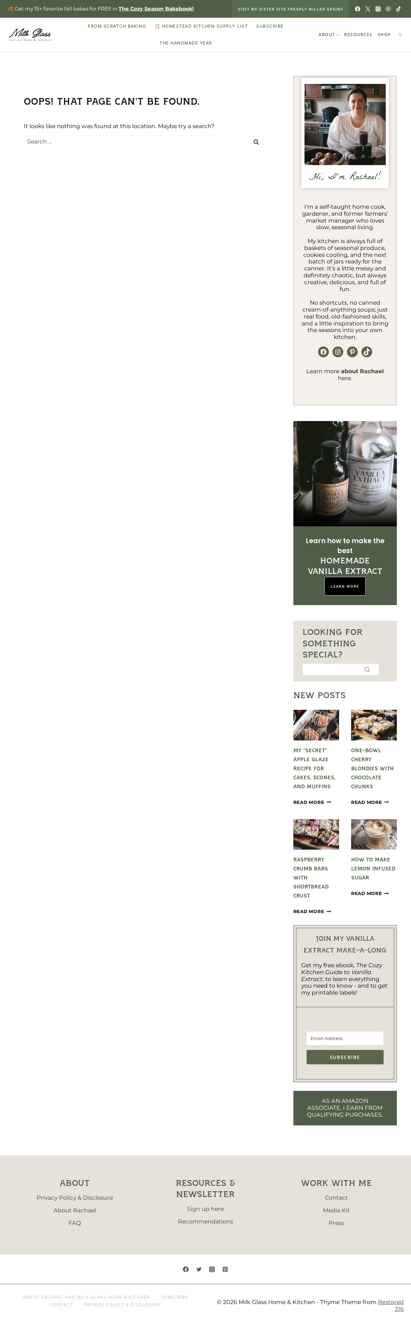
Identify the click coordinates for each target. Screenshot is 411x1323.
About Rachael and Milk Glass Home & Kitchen (86, 1305)
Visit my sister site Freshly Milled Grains (290, 8)
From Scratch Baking (117, 26)
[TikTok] (399, 9)
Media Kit (336, 1219)
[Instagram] (378, 9)
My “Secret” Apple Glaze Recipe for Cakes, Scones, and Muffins (314, 769)
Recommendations (205, 1230)
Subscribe (270, 26)
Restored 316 (391, 1314)
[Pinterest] (388, 9)
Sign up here (205, 1217)
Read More (312, 802)
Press (336, 1231)
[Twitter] (368, 9)
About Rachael (75, 1219)
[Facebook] (357, 9)
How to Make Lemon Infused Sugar (373, 869)
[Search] (367, 669)
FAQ (75, 1231)
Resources (358, 34)
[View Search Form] (400, 34)
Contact (336, 1206)
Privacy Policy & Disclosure (75, 1206)
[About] (345, 124)
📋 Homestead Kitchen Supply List (201, 26)
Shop (384, 34)
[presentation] (316, 725)
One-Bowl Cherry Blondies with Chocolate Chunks (372, 769)
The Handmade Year (185, 42)
